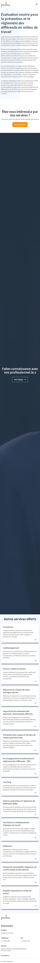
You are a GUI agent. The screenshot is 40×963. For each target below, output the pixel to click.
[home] (5, 4)
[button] (37, 4)
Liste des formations (7, 961)
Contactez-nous (20, 125)
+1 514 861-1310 (25, 941)
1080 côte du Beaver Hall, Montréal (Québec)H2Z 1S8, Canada (14, 949)
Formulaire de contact (7, 933)
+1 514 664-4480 (5, 941)
